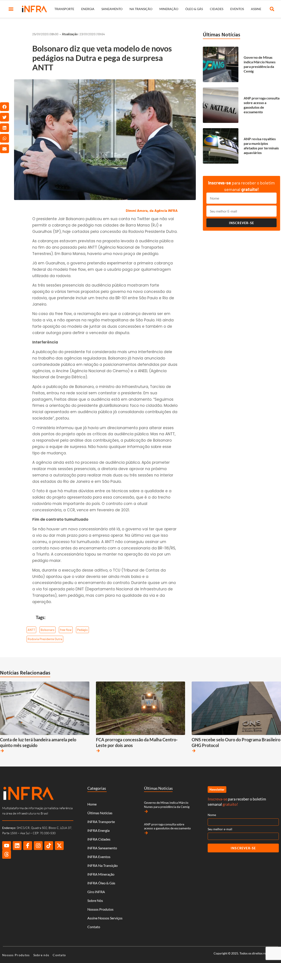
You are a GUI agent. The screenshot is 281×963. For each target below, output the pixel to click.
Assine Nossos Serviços (104, 918)
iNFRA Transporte (101, 822)
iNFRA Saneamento (102, 848)
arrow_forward (2, 750)
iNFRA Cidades (98, 839)
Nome (212, 815)
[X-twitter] (59, 845)
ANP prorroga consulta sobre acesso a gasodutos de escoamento (261, 105)
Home (92, 804)
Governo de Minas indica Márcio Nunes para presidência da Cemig (260, 64)
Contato (93, 927)
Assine (256, 9)
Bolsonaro (47, 630)
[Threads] (6, 854)
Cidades (216, 9)
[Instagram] (38, 845)
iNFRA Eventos (98, 857)
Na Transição (141, 9)
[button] (11, 9)
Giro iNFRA (96, 892)
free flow (66, 630)
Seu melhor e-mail (220, 829)
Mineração (168, 9)
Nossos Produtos (100, 909)
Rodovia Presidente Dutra (45, 639)
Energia (87, 9)
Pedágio (82, 630)
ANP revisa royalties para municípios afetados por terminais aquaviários (261, 145)
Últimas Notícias (221, 34)
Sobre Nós (95, 900)
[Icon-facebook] (27, 845)
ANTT (31, 630)
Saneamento (111, 9)
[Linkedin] (17, 845)
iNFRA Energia (98, 830)
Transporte (64, 9)
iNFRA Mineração (100, 874)
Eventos (237, 9)
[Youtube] (6, 845)
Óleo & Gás (194, 9)
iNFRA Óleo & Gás (101, 883)
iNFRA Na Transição (102, 865)
